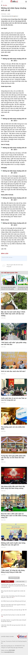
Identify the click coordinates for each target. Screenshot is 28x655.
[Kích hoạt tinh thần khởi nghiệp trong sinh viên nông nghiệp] (9, 279)
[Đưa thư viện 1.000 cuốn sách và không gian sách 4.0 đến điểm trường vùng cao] (14, 502)
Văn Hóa (5, 5)
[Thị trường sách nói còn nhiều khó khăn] (14, 416)
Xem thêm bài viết (14, 577)
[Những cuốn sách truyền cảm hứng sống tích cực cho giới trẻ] (14, 532)
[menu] (1, 1)
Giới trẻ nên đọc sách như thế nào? (13, 371)
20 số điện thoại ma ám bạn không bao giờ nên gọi (13, 601)
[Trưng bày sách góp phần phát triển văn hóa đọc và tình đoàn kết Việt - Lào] (14, 444)
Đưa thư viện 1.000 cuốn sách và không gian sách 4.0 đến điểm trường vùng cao (14, 515)
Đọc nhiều (7, 581)
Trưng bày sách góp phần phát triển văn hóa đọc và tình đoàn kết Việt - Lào (13, 457)
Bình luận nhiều (20, 581)
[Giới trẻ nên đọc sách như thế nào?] (14, 360)
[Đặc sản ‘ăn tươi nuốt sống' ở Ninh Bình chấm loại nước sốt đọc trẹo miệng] (14, 300)
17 (13, 597)
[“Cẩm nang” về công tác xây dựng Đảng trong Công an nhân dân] (14, 559)
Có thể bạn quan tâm (9, 272)
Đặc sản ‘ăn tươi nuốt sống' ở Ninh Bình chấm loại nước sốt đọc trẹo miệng (13, 313)
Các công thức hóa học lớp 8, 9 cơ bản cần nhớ (12, 615)
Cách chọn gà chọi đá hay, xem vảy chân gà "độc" (13, 609)
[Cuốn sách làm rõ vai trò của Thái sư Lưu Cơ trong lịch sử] (14, 387)
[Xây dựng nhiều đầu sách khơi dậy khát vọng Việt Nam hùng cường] (14, 475)
